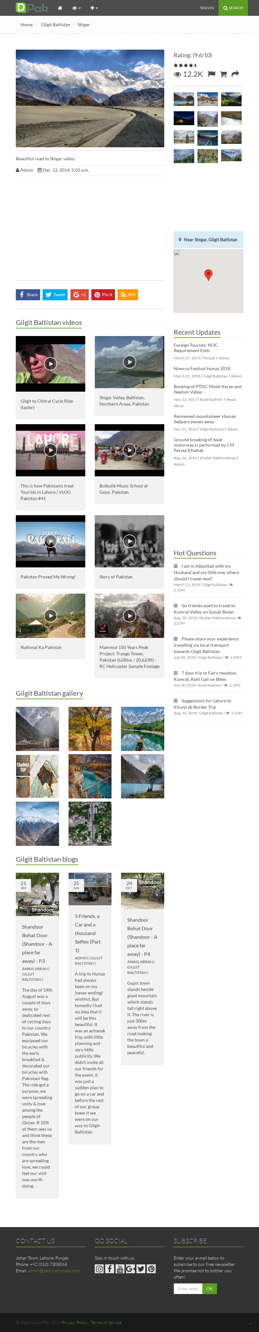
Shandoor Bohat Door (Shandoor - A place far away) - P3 (37, 944)
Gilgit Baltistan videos (49, 322)
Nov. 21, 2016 (185, 429)
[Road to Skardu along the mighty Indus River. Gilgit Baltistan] (37, 824)
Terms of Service (106, 1322)
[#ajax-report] (211, 73)
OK (209, 1288)
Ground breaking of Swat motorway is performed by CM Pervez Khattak (204, 445)
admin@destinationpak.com (54, 1270)
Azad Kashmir (211, 399)
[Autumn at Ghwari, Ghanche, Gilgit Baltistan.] (90, 776)
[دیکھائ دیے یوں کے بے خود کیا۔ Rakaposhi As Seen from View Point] (231, 157)
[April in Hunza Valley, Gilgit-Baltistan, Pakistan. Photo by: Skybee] (207, 119)
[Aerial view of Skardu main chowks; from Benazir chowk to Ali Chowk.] (90, 824)
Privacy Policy (74, 1322)
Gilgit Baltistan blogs (47, 859)
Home (27, 24)
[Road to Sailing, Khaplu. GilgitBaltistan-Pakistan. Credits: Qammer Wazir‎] (207, 100)
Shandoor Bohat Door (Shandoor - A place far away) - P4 (142, 937)
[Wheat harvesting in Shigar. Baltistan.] (207, 157)
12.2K (192, 73)
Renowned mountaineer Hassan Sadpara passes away (205, 418)
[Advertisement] (90, 230)
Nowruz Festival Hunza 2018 (202, 368)
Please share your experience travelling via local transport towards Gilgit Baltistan (206, 645)
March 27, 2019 (187, 358)
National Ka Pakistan (41, 647)
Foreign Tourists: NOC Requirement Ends (196, 347)
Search (235, 7)
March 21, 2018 (187, 376)
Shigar (84, 24)
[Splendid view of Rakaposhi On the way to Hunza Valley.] (184, 157)
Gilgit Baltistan (55, 24)
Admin (81, 958)
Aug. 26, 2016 (185, 457)
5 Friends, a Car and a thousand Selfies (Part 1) (88, 933)
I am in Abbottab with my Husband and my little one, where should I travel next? (206, 572)
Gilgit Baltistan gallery (49, 693)
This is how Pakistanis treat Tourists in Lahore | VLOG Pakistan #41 (47, 492)
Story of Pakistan (116, 576)
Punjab (209, 358)
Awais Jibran (35, 968)
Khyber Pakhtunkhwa (218, 457)
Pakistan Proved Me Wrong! (48, 576)
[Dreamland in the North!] (90, 729)
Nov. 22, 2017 (185, 399)
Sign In (207, 7)
